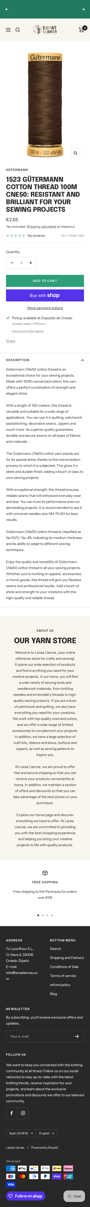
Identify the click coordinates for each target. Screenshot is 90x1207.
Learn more (45, 12)
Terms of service (63, 975)
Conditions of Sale (64, 966)
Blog (53, 994)
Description (18, 360)
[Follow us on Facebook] (11, 1113)
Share (10, 341)
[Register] (77, 1036)
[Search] (18, 30)
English (44, 1133)
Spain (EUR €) (18, 1133)
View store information (28, 331)
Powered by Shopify (44, 1147)
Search (55, 948)
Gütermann (17, 170)
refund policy (60, 984)
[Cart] (81, 29)
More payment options (45, 308)
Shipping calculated (41, 227)
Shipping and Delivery (67, 957)
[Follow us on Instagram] (22, 1113)
